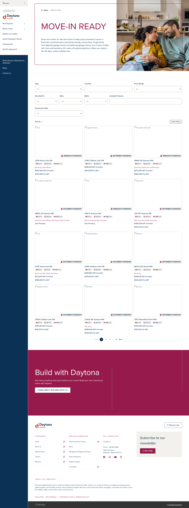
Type (37, 83)
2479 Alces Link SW (43, 160)
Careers (37, 457)
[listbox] (59, 89)
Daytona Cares (40, 452)
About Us (38, 447)
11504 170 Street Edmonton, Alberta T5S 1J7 (112, 451)
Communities (8, 44)
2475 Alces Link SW (43, 266)
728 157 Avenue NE (142, 213)
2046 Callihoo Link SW (94, 266)
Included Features (116, 96)
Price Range (139, 83)
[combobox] (108, 89)
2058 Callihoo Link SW (45, 319)
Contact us (7, 73)
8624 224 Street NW (143, 266)
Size (39, 96)
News (5, 68)
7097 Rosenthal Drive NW (145, 319)
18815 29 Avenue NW (44, 213)
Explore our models (10, 34)
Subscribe (148, 451)
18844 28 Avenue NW (143, 160)
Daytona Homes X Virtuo (77, 442)
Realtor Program (74, 462)
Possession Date (41, 108)
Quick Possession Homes (12, 39)
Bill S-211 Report (51, 497)
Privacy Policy (39, 497)
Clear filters (176, 122)
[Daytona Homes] (11, 16)
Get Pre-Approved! (10, 49)
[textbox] (108, 89)
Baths (87, 96)
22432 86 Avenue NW (94, 319)
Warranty (38, 462)
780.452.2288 (113, 447)
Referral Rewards (75, 457)
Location (88, 83)
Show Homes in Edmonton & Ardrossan (13, 61)
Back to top (174, 425)
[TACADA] (40, 504)
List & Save (73, 467)
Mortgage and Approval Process (80, 452)
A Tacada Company (174, 505)
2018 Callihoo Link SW (94, 160)
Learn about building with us (53, 390)
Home (46, 10)
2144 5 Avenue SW (93, 213)
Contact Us (107, 442)
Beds (62, 96)
